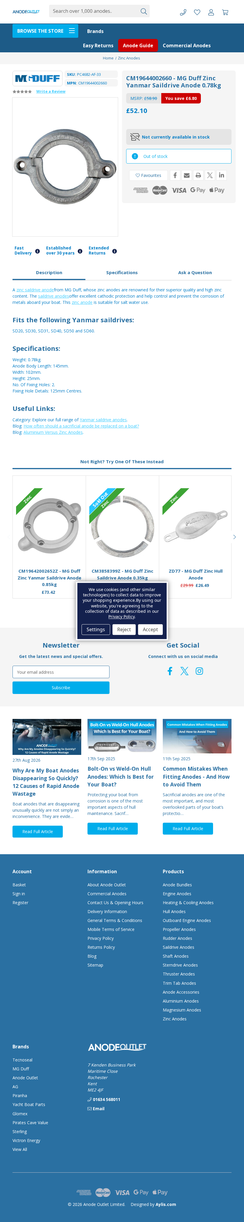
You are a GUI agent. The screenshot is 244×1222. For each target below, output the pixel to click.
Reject (124, 629)
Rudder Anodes (177, 938)
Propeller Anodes (179, 929)
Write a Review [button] (50, 91)
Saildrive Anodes (178, 947)
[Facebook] (175, 175)
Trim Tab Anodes (179, 983)
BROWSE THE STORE (40, 31)
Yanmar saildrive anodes (103, 419)
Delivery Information (107, 911)
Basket (19, 885)
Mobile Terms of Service (110, 929)
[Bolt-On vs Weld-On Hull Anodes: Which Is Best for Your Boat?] (121, 736)
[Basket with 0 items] (225, 11)
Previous (9, 537)
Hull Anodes (174, 911)
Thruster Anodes (179, 974)
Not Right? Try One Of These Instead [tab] (122, 461)
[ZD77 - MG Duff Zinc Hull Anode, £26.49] (195, 526)
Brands (95, 31)
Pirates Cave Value (30, 1122)
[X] (210, 175)
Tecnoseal (22, 1060)
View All (19, 1149)
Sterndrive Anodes (180, 965)
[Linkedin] (221, 175)
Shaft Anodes (176, 956)
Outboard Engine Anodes (187, 920)
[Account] (211, 11)
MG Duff (20, 1069)
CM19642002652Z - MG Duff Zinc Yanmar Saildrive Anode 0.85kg (49, 577)
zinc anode (82, 302)
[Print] (198, 175)
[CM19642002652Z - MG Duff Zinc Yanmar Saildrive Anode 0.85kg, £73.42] (49, 526)
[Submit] (143, 11)
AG (15, 1086)
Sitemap (95, 965)
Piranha (19, 1095)
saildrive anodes (53, 296)
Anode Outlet (25, 1077)
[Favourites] (49, 549)
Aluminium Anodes (181, 1001)
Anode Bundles (177, 885)
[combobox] (93, 11)
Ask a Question (195, 272)
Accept (150, 629)
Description (49, 272)
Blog (91, 956)
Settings (96, 629)
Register (20, 902)
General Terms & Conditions (114, 920)
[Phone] (183, 11)
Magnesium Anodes (182, 1010)
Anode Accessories (181, 992)
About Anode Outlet (106, 885)
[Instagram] (199, 671)
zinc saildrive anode (35, 290)
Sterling (19, 1131)
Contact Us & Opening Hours (115, 902)
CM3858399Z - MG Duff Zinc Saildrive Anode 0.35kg (122, 574)
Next (235, 537)
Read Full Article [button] (37, 831)
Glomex (19, 1113)
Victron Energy (26, 1140)
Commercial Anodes (187, 45)
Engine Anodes (177, 893)
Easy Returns (98, 45)
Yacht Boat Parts (28, 1104)
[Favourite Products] (197, 11)
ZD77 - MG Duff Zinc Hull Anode (196, 574)
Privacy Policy (100, 938)
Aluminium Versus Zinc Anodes (53, 432)
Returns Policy (101, 947)
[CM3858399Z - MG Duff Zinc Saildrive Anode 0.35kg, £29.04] (122, 526)
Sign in (18, 893)
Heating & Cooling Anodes (188, 902)
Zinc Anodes (175, 1019)
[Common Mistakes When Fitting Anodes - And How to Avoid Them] (197, 736)
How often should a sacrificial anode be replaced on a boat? (81, 426)
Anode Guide (138, 45)
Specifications (122, 272)
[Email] (187, 175)
